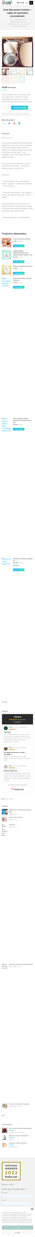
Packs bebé (27, 115)
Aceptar (17, 1227)
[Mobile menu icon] (31, 3)
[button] (32, 1209)
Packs (22, 115)
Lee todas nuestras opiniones (17, 785)
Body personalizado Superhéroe (23, 266)
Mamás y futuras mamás (13, 115)
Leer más (16, 742)
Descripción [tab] (6, 134)
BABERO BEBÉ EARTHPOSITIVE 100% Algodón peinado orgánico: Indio (22, 253)
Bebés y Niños (19, 113)
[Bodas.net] (17, 790)
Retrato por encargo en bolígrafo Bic (23, 559)
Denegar (17, 1232)
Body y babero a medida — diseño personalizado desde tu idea (22, 420)
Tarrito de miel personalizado (21, 239)
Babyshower (11, 113)
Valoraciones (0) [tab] (7, 138)
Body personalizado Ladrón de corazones (22, 279)
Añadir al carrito (19, 108)
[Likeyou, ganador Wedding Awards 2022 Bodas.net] (11, 1180)
